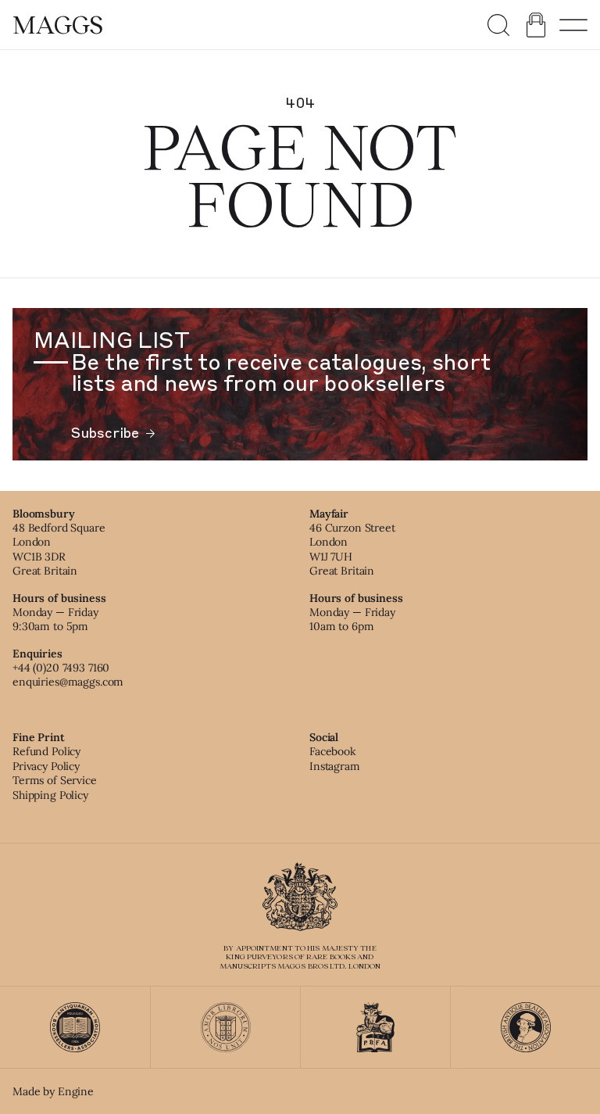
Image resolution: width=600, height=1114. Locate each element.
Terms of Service (54, 780)
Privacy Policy (46, 766)
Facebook (332, 751)
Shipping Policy (50, 795)
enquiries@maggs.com (67, 682)
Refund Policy (46, 751)
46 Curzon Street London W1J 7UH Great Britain (352, 549)
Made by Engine (53, 1091)
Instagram (334, 766)
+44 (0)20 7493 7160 (60, 668)
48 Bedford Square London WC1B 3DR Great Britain (58, 549)
